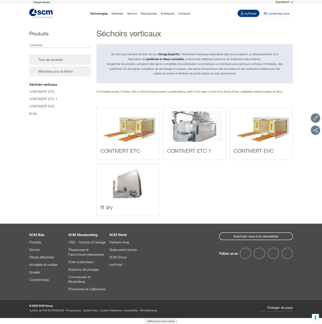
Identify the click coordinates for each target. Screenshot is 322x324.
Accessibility (131, 310)
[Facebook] (245, 253)
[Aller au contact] (315, 118)
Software (117, 13)
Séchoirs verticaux (43, 84)
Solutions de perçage (83, 269)
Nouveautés (149, 13)
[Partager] (315, 130)
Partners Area (119, 242)
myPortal (250, 13)
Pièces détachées (41, 257)
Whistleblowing (148, 310)
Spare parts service (123, 250)
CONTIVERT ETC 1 (43, 99)
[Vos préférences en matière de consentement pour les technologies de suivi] (315, 317)
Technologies (99, 13)
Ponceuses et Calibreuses (87, 289)
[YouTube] (259, 253)
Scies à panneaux (81, 262)
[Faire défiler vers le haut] (315, 300)
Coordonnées (39, 280)
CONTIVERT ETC (42, 92)
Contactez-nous (279, 13)
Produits (35, 242)
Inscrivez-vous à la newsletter (255, 236)
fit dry (33, 113)
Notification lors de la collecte (161, 321)
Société (34, 272)
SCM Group (118, 257)
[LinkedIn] (273, 253)
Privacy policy (73, 310)
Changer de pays (280, 307)
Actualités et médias (43, 264)
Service (132, 13)
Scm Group (283, 2)
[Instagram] (287, 253)
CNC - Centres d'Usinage (86, 242)
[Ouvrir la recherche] (197, 13)
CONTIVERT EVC (42, 106)
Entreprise (167, 13)
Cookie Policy (90, 310)
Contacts (184, 13)
